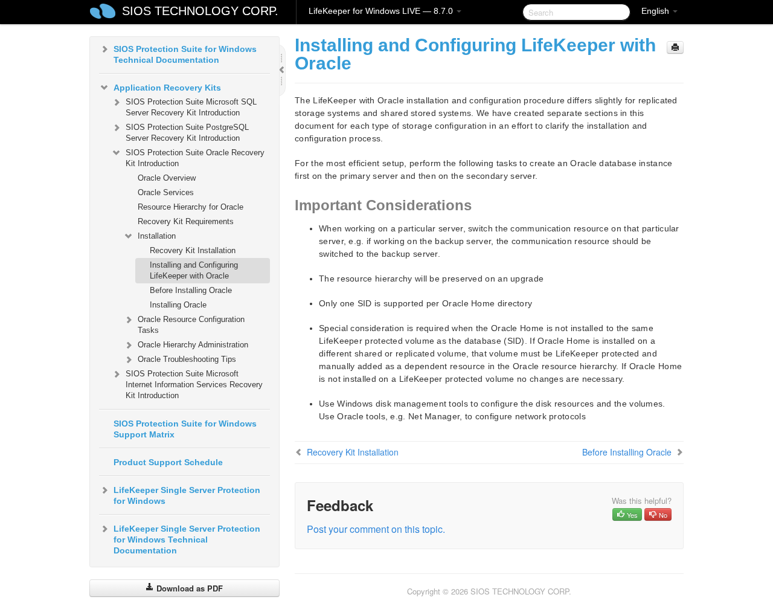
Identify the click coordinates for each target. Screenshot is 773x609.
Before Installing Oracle (191, 290)
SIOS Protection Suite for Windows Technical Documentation (185, 54)
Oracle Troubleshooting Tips (187, 359)
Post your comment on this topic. (376, 529)
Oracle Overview (167, 177)
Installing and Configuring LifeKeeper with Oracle (194, 270)
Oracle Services (166, 192)
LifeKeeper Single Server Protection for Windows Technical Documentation (187, 539)
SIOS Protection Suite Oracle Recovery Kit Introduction (195, 158)
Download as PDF (188, 588)
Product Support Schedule (168, 462)
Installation (157, 235)
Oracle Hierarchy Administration (193, 344)
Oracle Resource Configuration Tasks (191, 325)
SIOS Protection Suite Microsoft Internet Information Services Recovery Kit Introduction (194, 384)
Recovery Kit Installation (193, 250)
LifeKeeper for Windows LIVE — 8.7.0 (382, 11)
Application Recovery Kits (167, 87)
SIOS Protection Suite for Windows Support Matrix (185, 429)
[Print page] (675, 47)
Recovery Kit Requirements (186, 221)
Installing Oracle (178, 304)
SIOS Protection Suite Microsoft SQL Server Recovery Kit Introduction (191, 107)
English (656, 11)
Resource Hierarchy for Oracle (190, 206)
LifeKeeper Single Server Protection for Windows (187, 495)
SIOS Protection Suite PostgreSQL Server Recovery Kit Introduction (187, 133)
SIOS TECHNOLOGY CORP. (200, 11)
